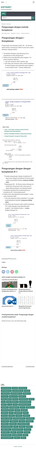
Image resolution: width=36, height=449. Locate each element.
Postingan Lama (30, 366)
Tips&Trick (5, 393)
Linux (17, 410)
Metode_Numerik (16, 393)
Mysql (20, 432)
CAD (15, 426)
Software (5, 421)
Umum (17, 437)
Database (5, 407)
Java (15, 388)
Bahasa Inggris (18, 390)
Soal (25, 435)
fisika (15, 399)
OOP (15, 404)
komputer (22, 388)
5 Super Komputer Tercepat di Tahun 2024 (15, 136)
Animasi (26, 415)
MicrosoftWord (17, 429)
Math (31, 399)
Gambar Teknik (6, 429)
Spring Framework (12, 401)
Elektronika (23, 399)
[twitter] (7, 271)
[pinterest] (12, 271)
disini (14, 259)
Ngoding (27, 393)
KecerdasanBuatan (19, 418)
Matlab (24, 410)
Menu (3, 13)
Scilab (27, 432)
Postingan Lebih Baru (7, 366)
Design (29, 426)
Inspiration (30, 407)
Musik (13, 432)
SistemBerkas (17, 435)
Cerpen (22, 426)
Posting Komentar (25, 33)
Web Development (25, 401)
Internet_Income (7, 418)
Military (27, 429)
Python (5, 396)
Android (4, 412)
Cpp (11, 412)
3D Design (5, 424)
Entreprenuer (14, 407)
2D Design (30, 421)
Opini (26, 412)
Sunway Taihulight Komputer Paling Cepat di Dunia (17, 133)
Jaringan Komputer (7, 410)
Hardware (18, 412)
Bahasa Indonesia (7, 426)
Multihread (5, 432)
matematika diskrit (24, 404)
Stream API (13, 421)
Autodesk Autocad (23, 424)
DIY (3, 401)
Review (11, 415)
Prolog (4, 415)
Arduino (22, 396)
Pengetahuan (6, 388)
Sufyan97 (6, 7)
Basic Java (13, 396)
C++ (9, 404)
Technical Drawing (7, 437)
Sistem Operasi (6, 435)
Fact (22, 407)
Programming (6, 390)
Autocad (13, 424)
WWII (23, 437)
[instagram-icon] (33, 2)
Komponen (30, 418)
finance (19, 415)
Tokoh (22, 421)
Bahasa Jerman (6, 399)
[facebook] (3, 271)
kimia (4, 404)
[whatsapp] (16, 271)
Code (27, 390)
